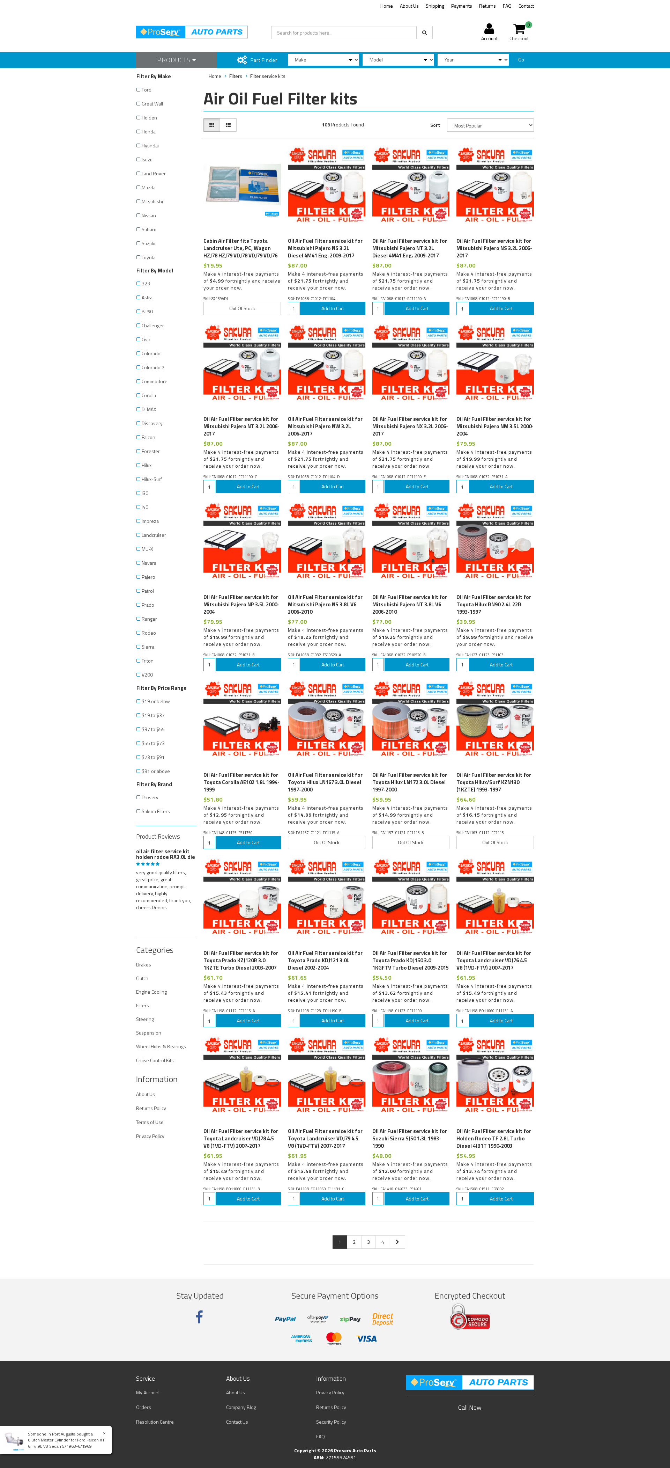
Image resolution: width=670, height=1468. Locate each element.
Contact (526, 5)
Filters (142, 1005)
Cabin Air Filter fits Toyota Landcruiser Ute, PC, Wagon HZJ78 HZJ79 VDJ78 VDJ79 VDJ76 (240, 248)
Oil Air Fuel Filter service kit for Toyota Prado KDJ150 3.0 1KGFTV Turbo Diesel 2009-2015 (410, 960)
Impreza (150, 521)
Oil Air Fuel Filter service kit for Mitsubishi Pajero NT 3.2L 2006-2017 (241, 426)
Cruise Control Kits (155, 1060)
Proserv (150, 797)
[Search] (424, 32)
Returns (487, 5)
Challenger (153, 325)
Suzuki (148, 243)
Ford (146, 89)
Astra (147, 297)
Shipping (435, 5)
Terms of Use (150, 1122)
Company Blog (241, 1407)
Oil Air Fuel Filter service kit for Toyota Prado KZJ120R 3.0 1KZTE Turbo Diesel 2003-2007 (240, 960)
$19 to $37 (153, 715)
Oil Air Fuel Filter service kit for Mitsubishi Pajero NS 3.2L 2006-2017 (494, 248)
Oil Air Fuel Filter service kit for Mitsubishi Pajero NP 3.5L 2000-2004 (241, 604)
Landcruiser (154, 535)
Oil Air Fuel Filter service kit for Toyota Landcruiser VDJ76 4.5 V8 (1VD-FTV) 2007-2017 (493, 960)
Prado (148, 604)
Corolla (149, 395)
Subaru (149, 229)
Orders (143, 1407)
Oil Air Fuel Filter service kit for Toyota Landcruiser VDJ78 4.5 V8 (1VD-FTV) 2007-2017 (240, 1138)
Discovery (152, 423)
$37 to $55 (153, 729)
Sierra (148, 646)
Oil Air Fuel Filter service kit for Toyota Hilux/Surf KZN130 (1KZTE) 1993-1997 (493, 782)
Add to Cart (332, 308)
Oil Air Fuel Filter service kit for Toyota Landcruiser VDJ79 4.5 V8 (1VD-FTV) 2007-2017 (325, 1138)
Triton (148, 660)
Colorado (151, 353)
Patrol (148, 590)
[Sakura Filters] (357, 214)
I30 (145, 493)
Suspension (148, 1032)
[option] (166, 878)
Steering (145, 1019)
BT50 (147, 311)
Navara (149, 563)
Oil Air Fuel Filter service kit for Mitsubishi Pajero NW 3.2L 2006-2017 (325, 426)
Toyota (149, 257)
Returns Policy (151, 1108)
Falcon (148, 437)
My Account (148, 1392)
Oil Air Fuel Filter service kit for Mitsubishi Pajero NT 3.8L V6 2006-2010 (409, 604)
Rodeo (149, 632)
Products (174, 60)
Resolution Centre (155, 1421)
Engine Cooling (151, 991)
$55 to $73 (153, 743)
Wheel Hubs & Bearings (161, 1046)
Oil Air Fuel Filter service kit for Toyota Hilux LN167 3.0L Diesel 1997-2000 (325, 782)
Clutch (142, 978)
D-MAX (149, 409)
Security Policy (331, 1421)
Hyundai (150, 145)
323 (146, 283)
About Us (409, 5)
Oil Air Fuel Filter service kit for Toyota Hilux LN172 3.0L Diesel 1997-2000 (409, 782)
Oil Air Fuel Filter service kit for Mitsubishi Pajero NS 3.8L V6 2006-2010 (325, 604)
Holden (149, 117)
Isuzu (147, 159)
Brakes (143, 964)
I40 (145, 507)
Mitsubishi (152, 201)
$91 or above (156, 771)
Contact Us (237, 1421)
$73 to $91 (153, 757)
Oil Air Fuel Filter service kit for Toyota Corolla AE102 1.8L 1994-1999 (241, 782)
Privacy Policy (150, 1136)
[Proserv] (272, 214)
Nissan (149, 215)
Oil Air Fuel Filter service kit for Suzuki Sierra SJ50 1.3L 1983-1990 (409, 1138)
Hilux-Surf (152, 479)
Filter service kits (267, 76)
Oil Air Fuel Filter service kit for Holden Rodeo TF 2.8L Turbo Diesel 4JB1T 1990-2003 (493, 1138)
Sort (435, 125)
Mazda (149, 187)
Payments (461, 5)
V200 (147, 674)
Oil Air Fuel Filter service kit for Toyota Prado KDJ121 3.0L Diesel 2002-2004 (325, 960)
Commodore (155, 381)
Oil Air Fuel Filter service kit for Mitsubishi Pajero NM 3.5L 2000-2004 (495, 426)
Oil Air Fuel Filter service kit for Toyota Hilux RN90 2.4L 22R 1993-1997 (493, 604)
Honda (149, 131)
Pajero (148, 576)
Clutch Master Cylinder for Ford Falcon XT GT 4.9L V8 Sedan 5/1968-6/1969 (66, 1443)
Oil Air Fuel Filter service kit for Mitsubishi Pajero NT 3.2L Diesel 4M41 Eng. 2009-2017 (409, 248)
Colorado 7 (153, 367)
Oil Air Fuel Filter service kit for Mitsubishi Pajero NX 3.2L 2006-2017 (410, 426)
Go (521, 59)
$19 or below (156, 701)
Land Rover (154, 173)
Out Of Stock (242, 308)
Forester (151, 451)
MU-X (147, 549)
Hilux (146, 465)
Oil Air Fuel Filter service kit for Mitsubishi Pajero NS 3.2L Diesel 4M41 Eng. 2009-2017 (325, 248)
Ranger (149, 618)
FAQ (507, 5)
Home (386, 5)
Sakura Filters (156, 811)
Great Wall (152, 103)
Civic (146, 339)
